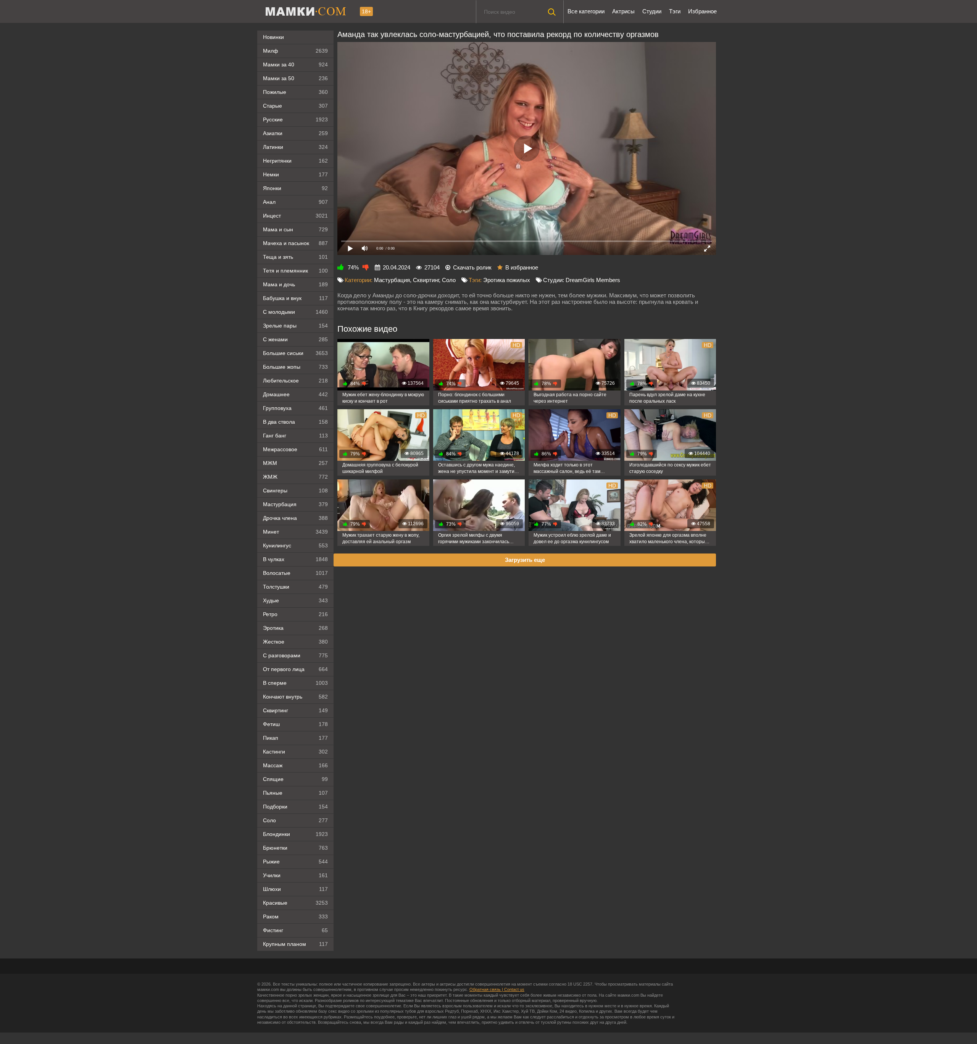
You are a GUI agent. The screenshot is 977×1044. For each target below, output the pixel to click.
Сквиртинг (295, 710)
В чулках (295, 559)
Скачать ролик (472, 267)
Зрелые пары (295, 326)
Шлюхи (295, 889)
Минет (295, 532)
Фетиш (295, 724)
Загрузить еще (525, 560)
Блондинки (295, 834)
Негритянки (295, 161)
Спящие (295, 779)
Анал (295, 202)
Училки (295, 875)
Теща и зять (295, 257)
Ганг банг (295, 435)
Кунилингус (295, 545)
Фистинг (295, 930)
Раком (295, 916)
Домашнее (295, 394)
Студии (651, 11)
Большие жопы (295, 367)
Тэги (674, 11)
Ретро (295, 614)
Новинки (273, 37)
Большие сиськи (295, 353)
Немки (295, 174)
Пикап (295, 738)
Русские (295, 119)
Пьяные (295, 793)
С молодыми (295, 312)
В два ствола (295, 422)
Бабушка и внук (295, 298)
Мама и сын (295, 229)
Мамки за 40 (295, 64)
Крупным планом (295, 944)
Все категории (586, 11)
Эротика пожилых (506, 280)
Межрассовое (295, 449)
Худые (295, 600)
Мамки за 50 (295, 78)
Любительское (295, 381)
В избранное (521, 267)
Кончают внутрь (295, 697)
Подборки (295, 807)
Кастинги (295, 752)
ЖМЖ (295, 477)
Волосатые (295, 573)
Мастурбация (295, 504)
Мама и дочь (295, 284)
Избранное (702, 11)
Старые (295, 106)
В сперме (295, 683)
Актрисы (623, 11)
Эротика (295, 628)
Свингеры (295, 490)
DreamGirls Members (593, 280)
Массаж (295, 765)
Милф (295, 51)
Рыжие (295, 861)
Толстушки (295, 587)
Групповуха (295, 408)
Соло (295, 820)
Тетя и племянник (295, 271)
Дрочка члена (295, 518)
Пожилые (295, 92)
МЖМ (295, 463)
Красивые (295, 903)
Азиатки (295, 133)
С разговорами (295, 655)
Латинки (295, 147)
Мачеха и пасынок (295, 243)
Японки (295, 188)
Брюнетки (295, 848)
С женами (295, 339)
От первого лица (295, 669)
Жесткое (295, 642)
